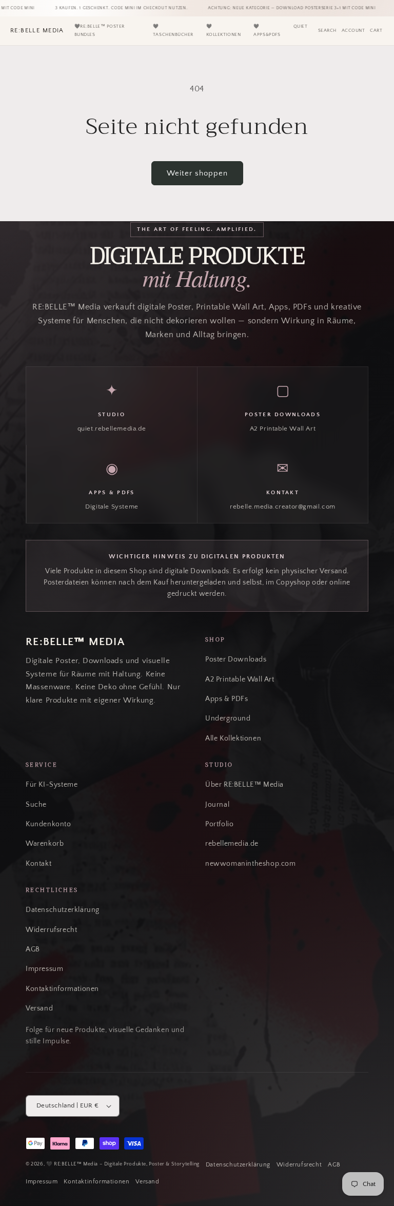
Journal (217, 805)
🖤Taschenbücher (173, 30)
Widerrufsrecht (51, 930)
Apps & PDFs (226, 699)
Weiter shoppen (197, 173)
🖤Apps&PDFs (266, 30)
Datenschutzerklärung (63, 910)
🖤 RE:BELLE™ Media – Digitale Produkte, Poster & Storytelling (123, 1163)
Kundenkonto (48, 824)
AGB (33, 949)
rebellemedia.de (232, 844)
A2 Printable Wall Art (239, 679)
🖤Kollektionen (223, 30)
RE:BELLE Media (37, 30)
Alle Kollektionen (233, 738)
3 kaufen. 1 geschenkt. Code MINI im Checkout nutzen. (114, 8)
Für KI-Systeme (51, 785)
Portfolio (219, 824)
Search (327, 30)
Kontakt (38, 864)
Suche (36, 805)
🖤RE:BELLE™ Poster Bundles (99, 30)
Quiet (300, 26)
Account (353, 30)
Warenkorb (45, 844)
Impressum (44, 969)
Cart (376, 30)
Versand (39, 1008)
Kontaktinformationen (62, 989)
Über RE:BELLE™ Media (244, 785)
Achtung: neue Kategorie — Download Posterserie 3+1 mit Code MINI (284, 8)
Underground (228, 718)
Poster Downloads (236, 659)
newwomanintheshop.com (250, 864)
